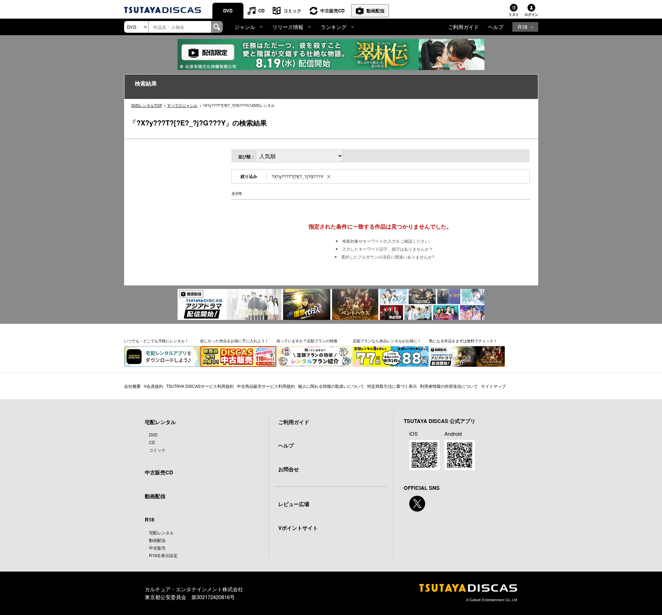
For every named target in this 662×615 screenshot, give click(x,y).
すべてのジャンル (182, 105)
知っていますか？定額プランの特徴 (307, 340)
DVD (227, 10)
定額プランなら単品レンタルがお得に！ (387, 340)
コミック (292, 10)
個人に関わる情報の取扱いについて (331, 386)
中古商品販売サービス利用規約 (266, 386)
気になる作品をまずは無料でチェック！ (463, 340)
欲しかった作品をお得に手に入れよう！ (234, 340)
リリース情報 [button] (287, 26)
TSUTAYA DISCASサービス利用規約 (200, 386)
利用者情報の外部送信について (449, 386)
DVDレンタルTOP (146, 105)
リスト (514, 14)
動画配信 (375, 10)
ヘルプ (495, 26)
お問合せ (288, 469)
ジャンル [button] (244, 26)
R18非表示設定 (163, 555)
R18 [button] (522, 26)
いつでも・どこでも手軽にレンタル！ (156, 340)
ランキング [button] (334, 26)
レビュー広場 (293, 504)
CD (261, 10)
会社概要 (132, 386)
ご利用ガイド (463, 26)
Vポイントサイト (298, 528)
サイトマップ (493, 386)
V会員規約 (153, 386)
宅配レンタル (161, 532)
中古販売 (157, 548)
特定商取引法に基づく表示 (392, 386)
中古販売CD (332, 10)
